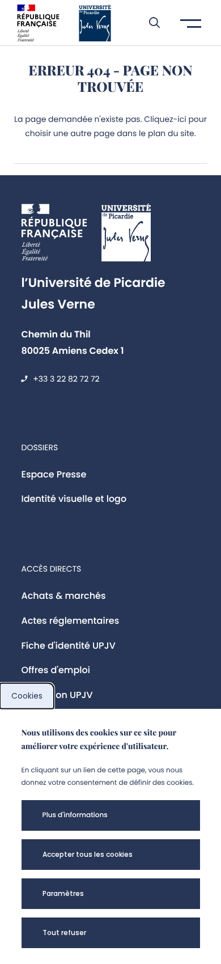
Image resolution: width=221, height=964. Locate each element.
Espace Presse (54, 474)
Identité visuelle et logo (74, 498)
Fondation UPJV (57, 694)
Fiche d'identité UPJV (69, 645)
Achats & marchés (64, 595)
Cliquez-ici (165, 119)
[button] (148, 22)
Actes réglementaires (71, 620)
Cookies (26, 695)
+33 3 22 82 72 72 (66, 378)
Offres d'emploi (56, 670)
